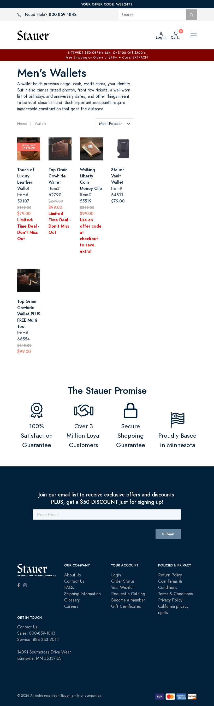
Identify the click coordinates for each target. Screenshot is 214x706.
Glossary (72, 600)
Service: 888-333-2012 (38, 640)
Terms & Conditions (175, 594)
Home (22, 123)
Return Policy (170, 575)
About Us (72, 575)
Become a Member (128, 600)
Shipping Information (82, 594)
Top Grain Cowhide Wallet (58, 176)
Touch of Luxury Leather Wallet (25, 179)
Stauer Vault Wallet (117, 176)
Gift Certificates (126, 606)
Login (116, 575)
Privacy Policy (170, 600)
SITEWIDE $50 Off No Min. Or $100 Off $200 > (107, 53)
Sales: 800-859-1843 (36, 633)
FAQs (69, 588)
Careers (71, 606)
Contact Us (74, 581)
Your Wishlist (122, 588)
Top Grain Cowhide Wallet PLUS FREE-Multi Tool (28, 313)
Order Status (123, 581)
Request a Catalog (128, 594)
